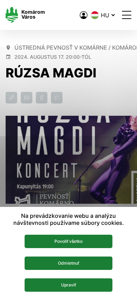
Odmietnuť (68, 263)
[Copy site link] (11, 97)
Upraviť (68, 284)
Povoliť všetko (68, 241)
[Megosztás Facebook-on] (41, 97)
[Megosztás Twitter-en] (57, 97)
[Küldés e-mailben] (26, 97)
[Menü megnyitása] (126, 15)
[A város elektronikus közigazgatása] (83, 15)
